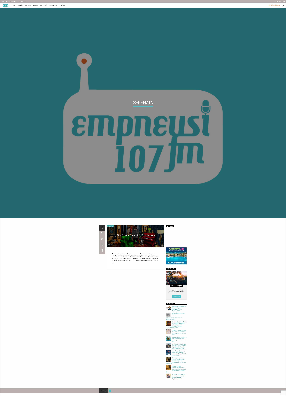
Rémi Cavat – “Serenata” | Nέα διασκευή (136, 239)
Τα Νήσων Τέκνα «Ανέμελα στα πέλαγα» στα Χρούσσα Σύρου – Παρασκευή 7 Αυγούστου (178, 380)
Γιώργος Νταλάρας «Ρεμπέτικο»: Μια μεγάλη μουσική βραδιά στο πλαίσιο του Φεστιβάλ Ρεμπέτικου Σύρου (176, 372)
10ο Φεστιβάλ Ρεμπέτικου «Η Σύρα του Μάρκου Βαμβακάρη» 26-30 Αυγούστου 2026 (179, 312)
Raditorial (4, 1)
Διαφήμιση (62, 5)
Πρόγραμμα (28, 5)
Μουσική (109, 230)
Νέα (14, 5)
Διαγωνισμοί (43, 5)
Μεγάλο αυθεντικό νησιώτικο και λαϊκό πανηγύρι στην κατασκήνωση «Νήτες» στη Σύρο (179, 343)
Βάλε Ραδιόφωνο (275, 5)
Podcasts (35, 5)
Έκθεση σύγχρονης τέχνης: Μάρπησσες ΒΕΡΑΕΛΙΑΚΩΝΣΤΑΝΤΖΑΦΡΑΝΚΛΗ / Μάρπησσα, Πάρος (175, 320)
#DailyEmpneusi (13, 1)
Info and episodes (176, 300)
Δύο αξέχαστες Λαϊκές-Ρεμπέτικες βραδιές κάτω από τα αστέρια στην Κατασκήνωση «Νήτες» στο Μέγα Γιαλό (176, 364)
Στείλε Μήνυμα (53, 5)
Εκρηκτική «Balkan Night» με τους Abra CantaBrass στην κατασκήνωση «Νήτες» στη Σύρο (179, 336)
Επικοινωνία (22, 1)
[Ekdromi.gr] (176, 259)
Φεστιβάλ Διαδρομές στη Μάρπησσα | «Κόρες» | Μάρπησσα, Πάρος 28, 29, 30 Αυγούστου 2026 (179, 357)
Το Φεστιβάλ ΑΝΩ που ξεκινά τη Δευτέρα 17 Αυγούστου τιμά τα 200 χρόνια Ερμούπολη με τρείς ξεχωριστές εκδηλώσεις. (176, 328)
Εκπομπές (20, 5)
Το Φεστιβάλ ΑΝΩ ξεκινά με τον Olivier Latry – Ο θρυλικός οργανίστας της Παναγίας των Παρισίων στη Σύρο (179, 350)
